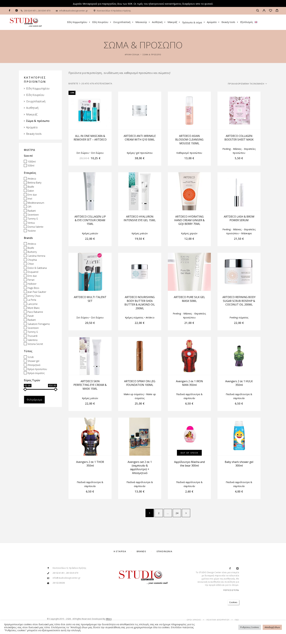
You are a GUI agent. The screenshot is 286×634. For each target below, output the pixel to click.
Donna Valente (35, 226)
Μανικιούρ (141, 22)
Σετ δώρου (82, 152)
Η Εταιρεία (120, 551)
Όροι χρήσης (194, 620)
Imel (30, 198)
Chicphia (32, 259)
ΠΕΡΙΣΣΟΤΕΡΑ (231, 590)
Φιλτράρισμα (34, 399)
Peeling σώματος (239, 317)
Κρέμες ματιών (90, 233)
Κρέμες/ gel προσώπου (140, 152)
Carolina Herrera (36, 255)
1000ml (32, 161)
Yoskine (32, 230)
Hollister (32, 284)
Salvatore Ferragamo (39, 324)
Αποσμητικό (34, 365)
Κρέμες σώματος (134, 317)
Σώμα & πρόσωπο (37, 121)
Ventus (31, 222)
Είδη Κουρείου (100, 22)
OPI (29, 206)
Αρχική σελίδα (132, 54)
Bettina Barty (34, 182)
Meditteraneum (36, 202)
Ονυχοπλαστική (121, 22)
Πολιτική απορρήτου (218, 620)
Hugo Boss (33, 287)
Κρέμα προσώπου (37, 369)
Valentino (33, 340)
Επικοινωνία (164, 551)
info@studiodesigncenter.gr (73, 10)
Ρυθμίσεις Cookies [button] (249, 627)
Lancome (33, 304)
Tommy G (33, 218)
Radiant (32, 210)
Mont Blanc (34, 307)
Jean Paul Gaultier (37, 291)
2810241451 (30, 10)
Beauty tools (228, 22)
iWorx (109, 618)
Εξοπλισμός (246, 22)
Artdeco (32, 178)
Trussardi (32, 336)
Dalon (31, 190)
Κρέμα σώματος (36, 373)
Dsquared (33, 271)
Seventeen (33, 214)
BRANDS (141, 551)
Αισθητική (157, 22)
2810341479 (43, 10)
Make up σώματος (134, 394)
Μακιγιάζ (172, 22)
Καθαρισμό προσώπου (189, 152)
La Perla (32, 300)
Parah (31, 315)
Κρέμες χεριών (189, 233)
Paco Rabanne (35, 311)
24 (177, 513)
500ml (31, 165)
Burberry (32, 251)
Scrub (31, 357)
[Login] (264, 10)
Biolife (31, 186)
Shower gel (33, 361)
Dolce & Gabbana (37, 267)
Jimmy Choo (34, 295)
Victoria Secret (35, 344)
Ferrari (31, 279)
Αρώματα (211, 22)
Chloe (31, 264)
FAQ (237, 620)
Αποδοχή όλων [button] (272, 627)
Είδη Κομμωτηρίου (77, 22)
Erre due (32, 194)
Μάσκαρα (246, 233)
